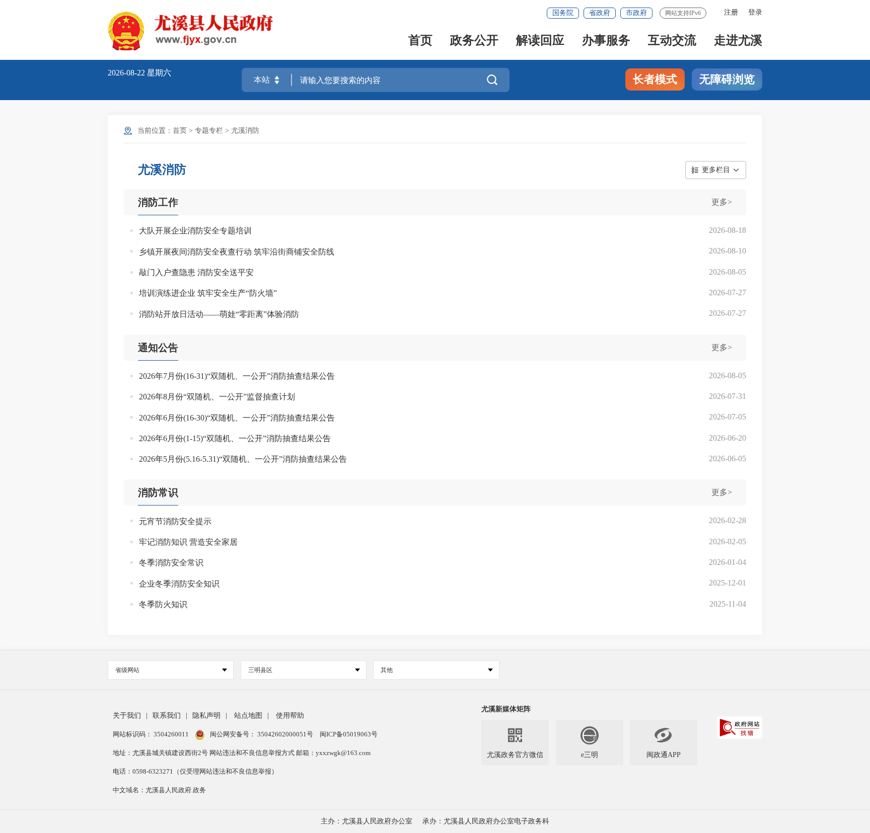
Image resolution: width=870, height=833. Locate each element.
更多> (721, 202)
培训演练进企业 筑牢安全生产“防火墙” (208, 293)
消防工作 (158, 202)
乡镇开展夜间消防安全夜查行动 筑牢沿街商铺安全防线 (236, 251)
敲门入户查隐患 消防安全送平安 (196, 272)
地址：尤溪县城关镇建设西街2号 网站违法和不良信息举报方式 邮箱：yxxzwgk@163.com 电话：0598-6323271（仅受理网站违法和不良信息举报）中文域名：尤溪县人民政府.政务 (242, 771)
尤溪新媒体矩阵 (506, 709)
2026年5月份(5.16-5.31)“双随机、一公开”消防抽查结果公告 (243, 459)
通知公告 (158, 347)
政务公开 (474, 41)
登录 (755, 12)
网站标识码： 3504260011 (151, 734)
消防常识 (158, 492)
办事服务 (606, 41)
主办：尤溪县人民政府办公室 (366, 821)
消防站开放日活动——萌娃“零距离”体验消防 (219, 314)
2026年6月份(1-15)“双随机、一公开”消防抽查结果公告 (235, 438)
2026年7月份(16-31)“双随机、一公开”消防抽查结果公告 (237, 376)
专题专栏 (209, 130)
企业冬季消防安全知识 (179, 583)
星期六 (159, 72)
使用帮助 (290, 715)
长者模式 (655, 79)
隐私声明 (206, 715)
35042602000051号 (286, 734)
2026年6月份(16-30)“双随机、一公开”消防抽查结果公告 (237, 417)
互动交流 (672, 41)
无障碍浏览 (727, 79)
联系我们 (167, 715)
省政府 (599, 13)
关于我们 (127, 715)
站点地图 (248, 715)
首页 (420, 41)
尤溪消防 (245, 130)
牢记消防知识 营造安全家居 (188, 542)
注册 (731, 12)
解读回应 (540, 41)
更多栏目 (716, 170)
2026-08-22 (127, 72)
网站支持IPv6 (683, 13)
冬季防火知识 (163, 604)
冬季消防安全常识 (171, 562)
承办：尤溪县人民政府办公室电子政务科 (485, 821)
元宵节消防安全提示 (175, 521)
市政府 (636, 13)
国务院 (562, 13)
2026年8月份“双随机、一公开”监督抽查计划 (217, 396)
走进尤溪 (738, 41)
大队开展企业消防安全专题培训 (195, 230)
